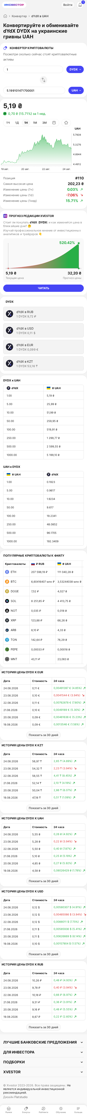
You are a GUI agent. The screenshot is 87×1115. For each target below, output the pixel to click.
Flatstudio (21, 1097)
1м (35, 122)
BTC (13, 581)
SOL (13, 601)
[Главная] (5, 16)
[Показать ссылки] (43, 1042)
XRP (13, 620)
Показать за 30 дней (43, 735)
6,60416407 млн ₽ (43, 581)
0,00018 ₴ (63, 649)
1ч (8, 122)
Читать (43, 288)
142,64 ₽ (36, 639)
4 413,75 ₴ (64, 601)
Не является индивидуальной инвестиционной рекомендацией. (37, 1089)
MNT (14, 659)
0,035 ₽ (36, 610)
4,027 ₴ (62, 591)
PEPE (14, 649)
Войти (67, 4)
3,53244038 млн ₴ (69, 581)
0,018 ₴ (62, 610)
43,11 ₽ (35, 659)
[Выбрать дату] (54, 122)
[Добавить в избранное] (66, 122)
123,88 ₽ (36, 620)
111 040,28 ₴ (65, 572)
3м (44, 122)
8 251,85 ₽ (38, 601)
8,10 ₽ (35, 630)
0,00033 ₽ (37, 649)
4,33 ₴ (61, 630)
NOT (14, 610)
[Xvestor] (14, 5)
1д (17, 122)
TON (14, 639)
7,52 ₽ (35, 591)
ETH (13, 572)
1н (26, 122)
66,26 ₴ (62, 620)
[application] (36, 150)
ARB (13, 630)
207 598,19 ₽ (39, 572)
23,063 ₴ (63, 659)
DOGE (15, 591)
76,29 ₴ (62, 639)
